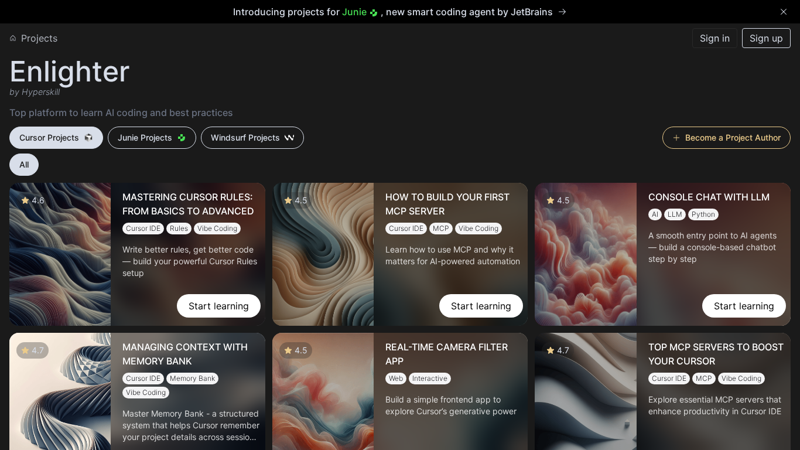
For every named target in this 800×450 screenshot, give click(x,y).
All (24, 164)
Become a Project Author (733, 137)
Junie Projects (145, 137)
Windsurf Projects (245, 137)
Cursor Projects (49, 137)
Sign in (715, 38)
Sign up (766, 38)
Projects (39, 38)
